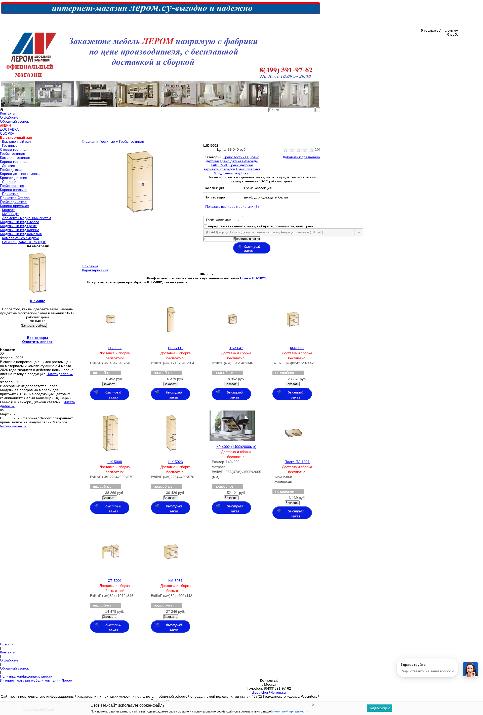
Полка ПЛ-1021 (297, 462)
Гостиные (10, 145)
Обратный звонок (14, 121)
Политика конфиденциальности (26, 676)
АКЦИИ (5, 125)
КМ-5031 (175, 581)
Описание (90, 266)
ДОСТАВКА (9, 129)
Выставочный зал (16, 137)
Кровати (8, 210)
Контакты (7, 113)
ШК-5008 (114, 462)
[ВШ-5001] (171, 341)
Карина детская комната (20, 174)
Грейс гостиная (12, 153)
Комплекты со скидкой (20, 238)
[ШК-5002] (140, 219)
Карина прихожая (14, 206)
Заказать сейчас (33, 325)
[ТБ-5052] (110, 341)
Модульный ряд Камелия (21, 234)
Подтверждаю (379, 708)
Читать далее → (60, 374)
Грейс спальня (12, 186)
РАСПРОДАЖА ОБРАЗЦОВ (24, 242)
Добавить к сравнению (301, 157)
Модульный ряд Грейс (18, 226)
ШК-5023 (175, 462)
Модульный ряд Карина (19, 230)
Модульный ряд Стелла (19, 222)
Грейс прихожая (13, 202)
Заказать (109, 384)
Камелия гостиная (15, 158)
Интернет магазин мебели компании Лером (36, 680)
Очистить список (37, 342)
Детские (8, 166)
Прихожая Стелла (15, 198)
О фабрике (9, 117)
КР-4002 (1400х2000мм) (236, 447)
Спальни (9, 182)
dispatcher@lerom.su (269, 692)
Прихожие (10, 194)
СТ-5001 (115, 581)
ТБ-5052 (115, 348)
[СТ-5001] (110, 573)
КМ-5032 (297, 348)
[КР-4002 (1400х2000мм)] (232, 439)
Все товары (37, 338)
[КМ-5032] (292, 341)
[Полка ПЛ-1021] (292, 454)
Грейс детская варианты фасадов (228, 167)
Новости (7, 644)
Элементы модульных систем (26, 218)
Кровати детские (13, 178)
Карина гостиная (14, 162)
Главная (88, 141)
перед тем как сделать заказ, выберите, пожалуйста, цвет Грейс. (261, 226)
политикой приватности (290, 711)
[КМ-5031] (171, 573)
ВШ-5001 (175, 348)
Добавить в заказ (247, 239)
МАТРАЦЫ (10, 214)
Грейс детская (11, 170)
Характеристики (95, 270)
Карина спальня (13, 190)
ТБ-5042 (236, 348)
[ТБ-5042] (232, 341)
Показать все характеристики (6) (232, 207)
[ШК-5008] (110, 454)
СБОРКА (7, 133)
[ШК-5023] (171, 454)
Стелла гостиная (14, 149)
